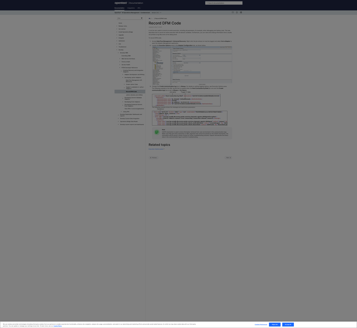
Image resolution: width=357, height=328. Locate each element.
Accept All (288, 324)
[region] (178, 324)
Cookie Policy (58, 326)
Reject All (274, 324)
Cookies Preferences (261, 324)
